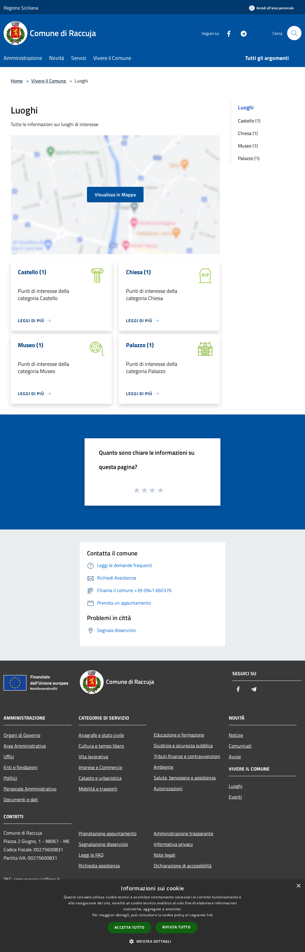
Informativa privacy (173, 844)
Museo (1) (248, 145)
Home (17, 80)
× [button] (298, 886)
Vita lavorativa (93, 756)
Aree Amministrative (25, 745)
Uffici (9, 756)
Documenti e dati (21, 799)
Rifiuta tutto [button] (176, 927)
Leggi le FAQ (91, 854)
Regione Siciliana (21, 7)
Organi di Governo (22, 735)
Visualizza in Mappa (115, 194)
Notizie (236, 735)
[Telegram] (241, 33)
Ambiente (163, 767)
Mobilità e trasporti (98, 788)
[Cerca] (294, 33)
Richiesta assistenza (99, 865)
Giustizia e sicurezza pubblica (183, 745)
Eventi (235, 796)
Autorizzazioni (168, 788)
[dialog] (152, 916)
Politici (10, 778)
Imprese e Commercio (100, 767)
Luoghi (235, 786)
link (210, 914)
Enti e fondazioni (21, 767)
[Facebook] (226, 33)
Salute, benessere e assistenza (185, 777)
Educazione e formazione (179, 734)
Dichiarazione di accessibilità (182, 865)
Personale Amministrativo (30, 788)
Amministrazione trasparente (183, 833)
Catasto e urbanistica (100, 778)
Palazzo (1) (248, 158)
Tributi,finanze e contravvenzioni (187, 756)
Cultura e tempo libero (101, 745)
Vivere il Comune (49, 80)
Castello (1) (249, 120)
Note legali (164, 854)
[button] (152, 941)
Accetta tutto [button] (129, 927)
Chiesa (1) (248, 133)
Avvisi (235, 756)
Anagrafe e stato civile (101, 735)
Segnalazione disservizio (103, 844)
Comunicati (240, 745)
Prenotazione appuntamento (107, 833)
